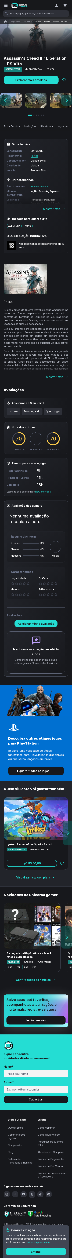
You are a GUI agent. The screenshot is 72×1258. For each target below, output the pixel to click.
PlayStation (15, 22)
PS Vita (27, 22)
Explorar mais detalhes (31, 80)
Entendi (36, 1251)
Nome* (8, 1066)
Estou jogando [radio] (32, 411)
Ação (28, 226)
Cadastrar (36, 1099)
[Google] (39, 1214)
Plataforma (47, 126)
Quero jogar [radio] (53, 411)
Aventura (14, 226)
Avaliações (30, 126)
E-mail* (9, 1082)
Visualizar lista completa (33, 877)
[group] (34, 411)
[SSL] (15, 1214)
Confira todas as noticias (33, 980)
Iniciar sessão (36, 1020)
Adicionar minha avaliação (36, 623)
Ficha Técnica (12, 126)
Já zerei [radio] (13, 411)
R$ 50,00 (42, 864)
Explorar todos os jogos (33, 771)
